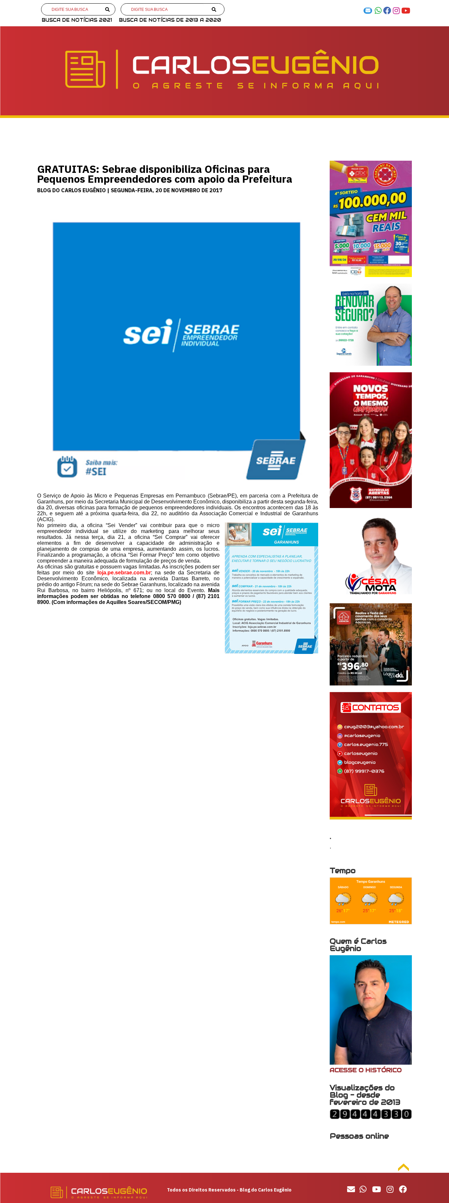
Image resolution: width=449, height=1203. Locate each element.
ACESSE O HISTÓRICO (366, 1070)
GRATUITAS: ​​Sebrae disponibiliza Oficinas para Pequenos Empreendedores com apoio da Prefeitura (164, 174)
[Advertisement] (177, 712)
